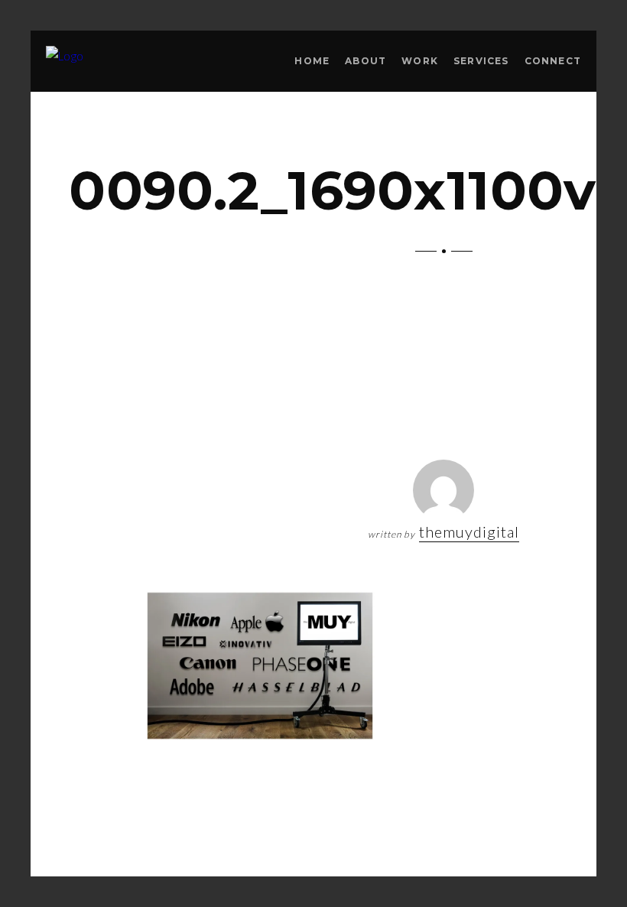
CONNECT (553, 61)
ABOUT (365, 61)
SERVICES (481, 61)
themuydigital (469, 531)
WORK (419, 61)
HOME (312, 61)
